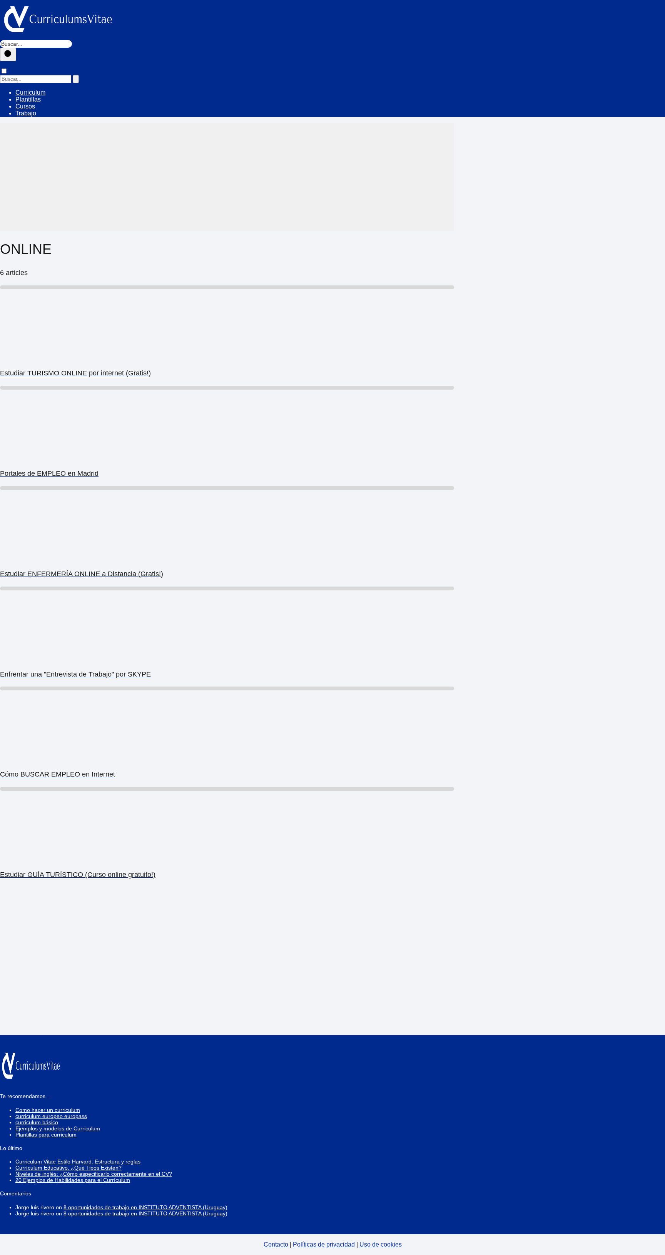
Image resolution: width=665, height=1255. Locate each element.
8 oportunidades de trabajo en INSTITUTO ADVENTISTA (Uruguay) (145, 1207)
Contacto (276, 1244)
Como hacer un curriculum (47, 1110)
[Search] (76, 79)
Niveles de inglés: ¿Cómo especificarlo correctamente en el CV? (93, 1174)
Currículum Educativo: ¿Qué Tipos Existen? (68, 1168)
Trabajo (25, 113)
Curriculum (30, 92)
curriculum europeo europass (51, 1116)
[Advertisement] (227, 177)
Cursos (25, 106)
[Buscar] (8, 54)
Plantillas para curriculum (46, 1135)
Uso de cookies (380, 1244)
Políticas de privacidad (324, 1244)
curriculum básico (36, 1122)
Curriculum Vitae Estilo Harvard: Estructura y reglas (77, 1161)
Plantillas (28, 99)
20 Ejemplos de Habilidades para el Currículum (72, 1180)
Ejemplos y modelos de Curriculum (57, 1128)
